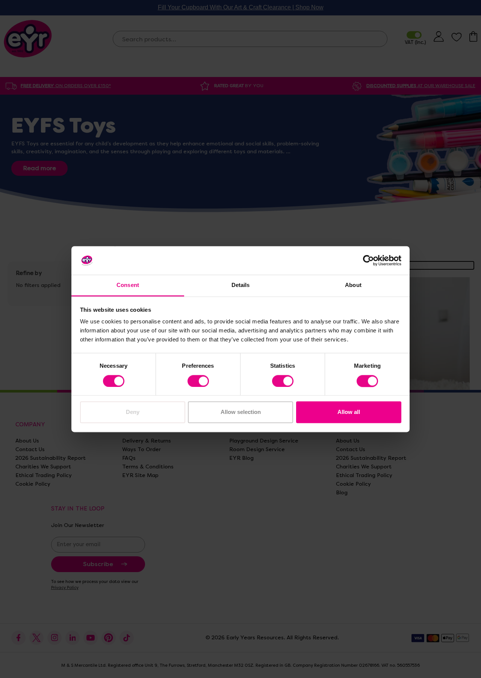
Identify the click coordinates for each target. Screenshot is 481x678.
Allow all (348, 412)
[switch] (198, 381)
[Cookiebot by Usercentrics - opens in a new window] (368, 260)
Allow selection (241, 412)
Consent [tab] (127, 285)
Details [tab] (240, 285)
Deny (132, 412)
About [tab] (353, 285)
